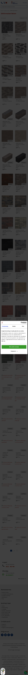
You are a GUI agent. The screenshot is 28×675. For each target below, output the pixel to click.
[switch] (3, 674)
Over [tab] (23, 326)
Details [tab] (14, 326)
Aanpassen (13, 351)
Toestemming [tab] (5, 326)
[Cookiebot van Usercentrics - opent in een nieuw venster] (21, 323)
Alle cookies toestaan (14, 346)
